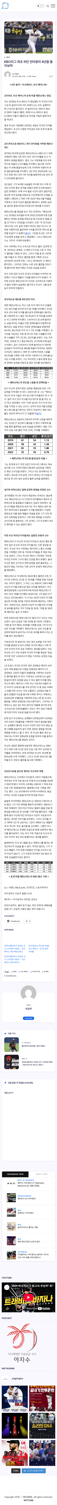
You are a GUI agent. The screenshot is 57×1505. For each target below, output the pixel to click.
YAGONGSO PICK (15, 1174)
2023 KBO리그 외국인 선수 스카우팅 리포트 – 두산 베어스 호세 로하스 (14, 959)
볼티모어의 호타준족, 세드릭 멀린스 (33, 1046)
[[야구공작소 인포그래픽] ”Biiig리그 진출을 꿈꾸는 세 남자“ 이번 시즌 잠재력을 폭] (15, 1426)
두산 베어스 (24, 972)
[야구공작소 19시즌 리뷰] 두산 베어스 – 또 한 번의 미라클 (38, 949)
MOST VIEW (42, 1174)
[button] (40, 6)
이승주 (17, 74)
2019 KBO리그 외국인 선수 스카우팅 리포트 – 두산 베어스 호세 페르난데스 (14, 949)
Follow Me (28, 1018)
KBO (15, 972)
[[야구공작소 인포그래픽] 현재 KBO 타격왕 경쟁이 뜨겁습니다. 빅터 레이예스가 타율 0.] (42, 1453)
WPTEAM (28, 1500)
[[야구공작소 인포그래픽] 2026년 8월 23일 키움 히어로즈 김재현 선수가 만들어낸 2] (42, 1398)
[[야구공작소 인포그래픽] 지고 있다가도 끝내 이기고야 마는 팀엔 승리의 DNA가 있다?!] (42, 1426)
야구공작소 (28, 1497)
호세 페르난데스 (11, 976)
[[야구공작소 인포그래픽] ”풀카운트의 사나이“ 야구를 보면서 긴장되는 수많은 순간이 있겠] (15, 1398)
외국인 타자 (36, 972)
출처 (28, 233)
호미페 (46, 972)
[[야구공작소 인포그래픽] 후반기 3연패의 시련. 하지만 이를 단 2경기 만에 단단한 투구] (15, 1453)
